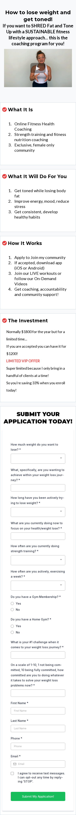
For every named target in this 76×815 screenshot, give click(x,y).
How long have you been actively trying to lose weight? (37, 500)
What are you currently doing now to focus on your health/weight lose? (37, 525)
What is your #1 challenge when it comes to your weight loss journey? (37, 644)
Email (16, 756)
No (18, 609)
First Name (19, 703)
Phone (16, 738)
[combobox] (38, 459)
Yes (18, 603)
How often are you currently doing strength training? (35, 548)
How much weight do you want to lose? (34, 447)
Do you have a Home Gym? (31, 619)
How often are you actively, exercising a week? (38, 574)
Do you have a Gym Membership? (36, 597)
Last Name (19, 720)
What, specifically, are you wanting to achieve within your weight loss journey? (37, 475)
